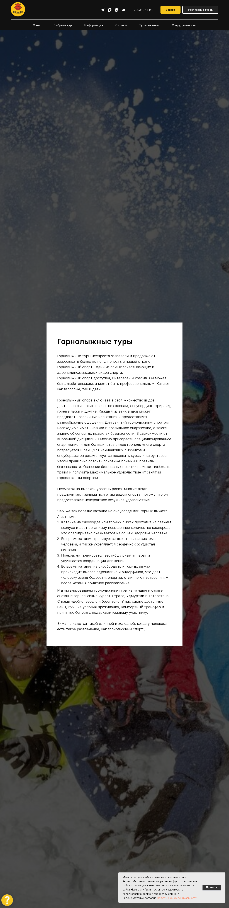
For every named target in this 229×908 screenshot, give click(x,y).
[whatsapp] (116, 10)
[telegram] (102, 10)
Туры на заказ (149, 25)
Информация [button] (93, 25)
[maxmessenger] (109, 10)
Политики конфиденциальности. (177, 898)
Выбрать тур (62, 25)
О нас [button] (37, 25)
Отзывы (121, 25)
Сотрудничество (184, 25)
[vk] (123, 10)
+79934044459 (142, 10)
